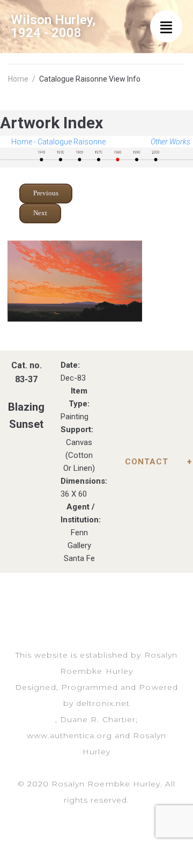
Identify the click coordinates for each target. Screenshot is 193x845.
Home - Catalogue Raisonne (58, 141)
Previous (45, 193)
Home (18, 79)
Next (40, 213)
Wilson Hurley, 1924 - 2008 (53, 26)
